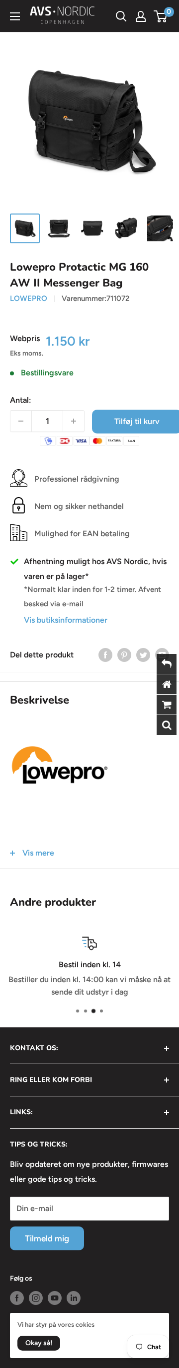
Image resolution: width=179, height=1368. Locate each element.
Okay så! (38, 1343)
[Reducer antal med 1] (20, 421)
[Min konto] (141, 16)
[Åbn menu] (15, 16)
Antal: (20, 400)
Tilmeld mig (47, 1238)
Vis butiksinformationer (65, 620)
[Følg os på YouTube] (55, 1298)
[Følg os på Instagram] (36, 1298)
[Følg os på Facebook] (17, 1298)
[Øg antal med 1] (73, 421)
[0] (161, 16)
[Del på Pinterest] (124, 654)
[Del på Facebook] (105, 654)
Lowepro (28, 298)
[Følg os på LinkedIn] (74, 1298)
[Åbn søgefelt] (121, 16)
